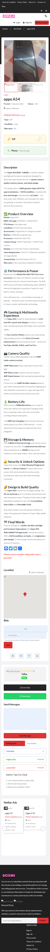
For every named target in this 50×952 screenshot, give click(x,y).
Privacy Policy (22, 2)
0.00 (40, 759)
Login (17, 22)
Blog (3, 6)
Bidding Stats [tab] (11, 743)
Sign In (29, 934)
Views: (31, 104)
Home (5, 29)
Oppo (6, 95)
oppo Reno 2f (32, 813)
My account (31, 942)
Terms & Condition (9, 2)
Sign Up (29, 938)
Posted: (7, 104)
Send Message (25, 736)
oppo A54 (31, 29)
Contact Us (41, 2)
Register (28, 22)
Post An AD (43, 23)
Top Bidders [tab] (32, 743)
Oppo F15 (10, 813)
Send (8, 645)
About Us (32, 2)
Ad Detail (17, 29)
